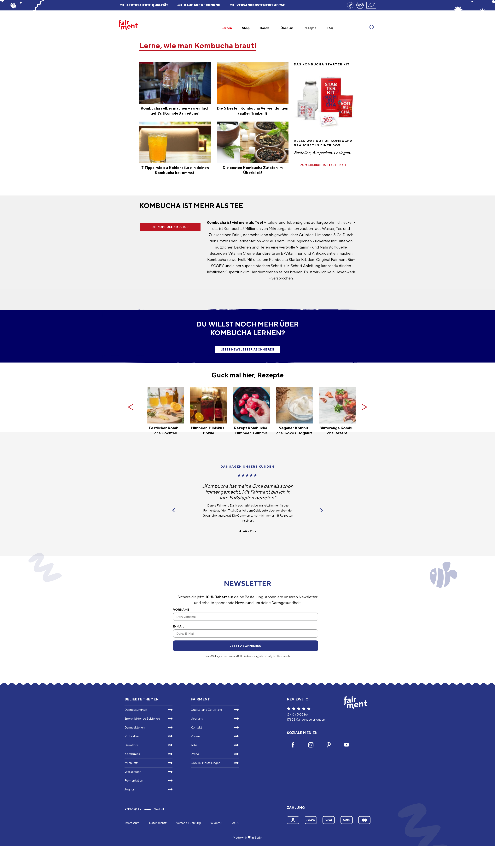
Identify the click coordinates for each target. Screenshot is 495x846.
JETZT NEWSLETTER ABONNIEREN (247, 349)
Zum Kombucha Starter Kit (323, 165)
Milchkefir (131, 763)
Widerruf (216, 823)
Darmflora (131, 745)
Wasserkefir (133, 772)
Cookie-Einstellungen (205, 763)
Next (364, 406)
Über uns (197, 718)
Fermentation (134, 780)
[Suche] (371, 21)
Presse (195, 736)
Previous (130, 406)
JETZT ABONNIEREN (245, 646)
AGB (235, 823)
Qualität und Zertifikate (206, 709)
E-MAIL (178, 626)
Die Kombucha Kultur (170, 227)
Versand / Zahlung (188, 823)
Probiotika (132, 736)
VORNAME (181, 609)
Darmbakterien (135, 727)
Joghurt (130, 789)
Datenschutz (283, 656)
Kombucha (132, 754)
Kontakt (196, 727)
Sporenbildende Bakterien (142, 718)
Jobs (194, 745)
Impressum (132, 823)
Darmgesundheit (136, 709)
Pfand (195, 754)
